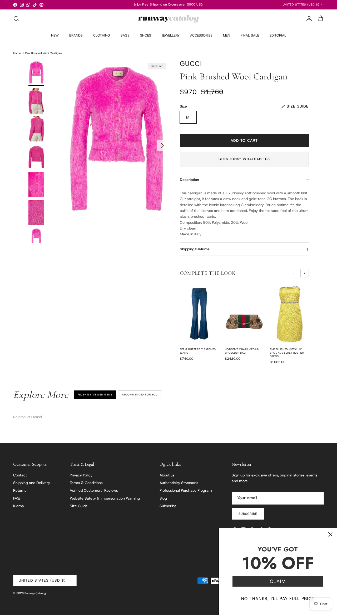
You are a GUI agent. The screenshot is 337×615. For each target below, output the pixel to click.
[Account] (308, 19)
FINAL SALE (250, 35)
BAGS (125, 35)
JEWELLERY (171, 35)
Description (189, 179)
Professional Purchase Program (186, 490)
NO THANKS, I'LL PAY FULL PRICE (277, 598)
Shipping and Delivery (31, 482)
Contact (20, 475)
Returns (19, 490)
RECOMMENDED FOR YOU (139, 394)
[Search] (16, 19)
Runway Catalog (35, 593)
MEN (226, 35)
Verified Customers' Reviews (94, 490)
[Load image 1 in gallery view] (116, 142)
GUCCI (191, 63)
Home (17, 53)
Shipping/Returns (195, 249)
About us (167, 475)
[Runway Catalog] (168, 19)
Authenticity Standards (179, 482)
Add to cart (244, 140)
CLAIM (278, 581)
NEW (55, 35)
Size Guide (79, 506)
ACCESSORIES (201, 35)
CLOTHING (101, 35)
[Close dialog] (330, 534)
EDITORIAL (278, 35)
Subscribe (168, 506)
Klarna (18, 506)
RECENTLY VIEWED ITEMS (95, 394)
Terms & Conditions (86, 482)
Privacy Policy (81, 475)
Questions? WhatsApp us (244, 159)
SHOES (145, 35)
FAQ (16, 498)
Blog (163, 498)
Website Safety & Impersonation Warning (105, 498)
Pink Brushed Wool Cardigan (43, 53)
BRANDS (76, 35)
